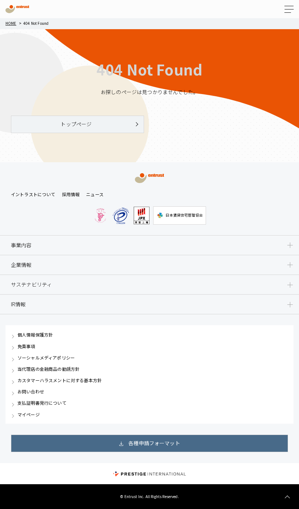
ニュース (95, 194)
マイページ (29, 414)
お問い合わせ (31, 391)
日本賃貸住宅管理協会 (184, 215)
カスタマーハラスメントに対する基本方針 (60, 380)
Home (10, 23)
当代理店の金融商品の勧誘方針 (48, 369)
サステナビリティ (31, 284)
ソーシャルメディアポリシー (46, 357)
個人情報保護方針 (35, 335)
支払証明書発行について (42, 403)
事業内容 (21, 245)
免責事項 (26, 346)
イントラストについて (33, 194)
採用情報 (71, 194)
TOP (287, 497)
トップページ (76, 124)
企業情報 (21, 264)
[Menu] (289, 9)
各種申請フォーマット (154, 443)
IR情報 (18, 304)
